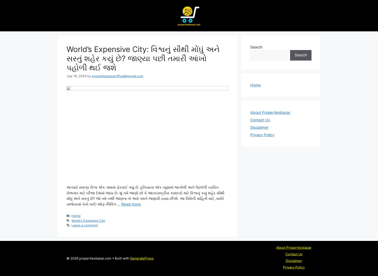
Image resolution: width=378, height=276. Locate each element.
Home (76, 216)
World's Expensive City (88, 220)
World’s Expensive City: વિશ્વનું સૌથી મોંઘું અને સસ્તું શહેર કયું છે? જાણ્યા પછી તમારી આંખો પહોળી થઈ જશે (143, 58)
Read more (131, 204)
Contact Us (260, 120)
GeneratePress (142, 258)
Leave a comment (85, 225)
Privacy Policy (262, 135)
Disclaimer (259, 127)
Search (256, 47)
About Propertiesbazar (270, 112)
